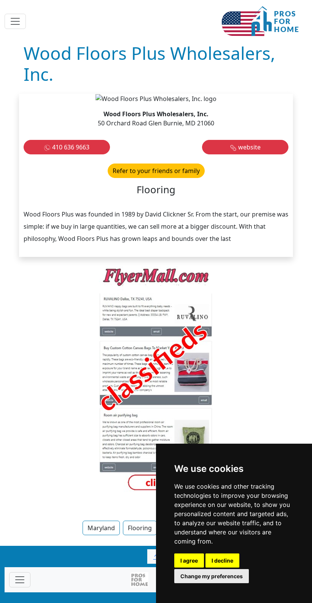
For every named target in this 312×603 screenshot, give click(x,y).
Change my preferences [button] (211, 576)
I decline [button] (222, 560)
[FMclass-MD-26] (156, 380)
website (249, 147)
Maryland (101, 528)
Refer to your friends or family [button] (156, 171)
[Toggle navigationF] (19, 579)
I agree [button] (189, 560)
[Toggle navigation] (15, 21)
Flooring (140, 528)
